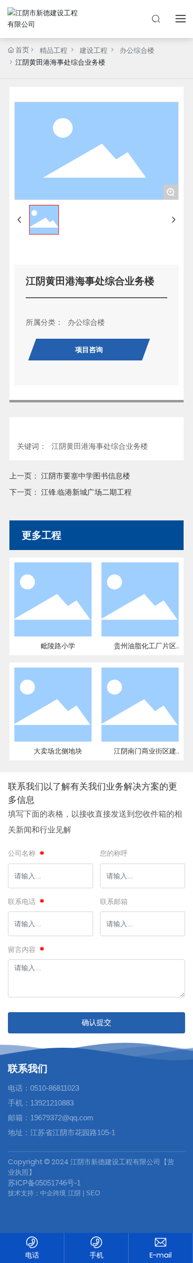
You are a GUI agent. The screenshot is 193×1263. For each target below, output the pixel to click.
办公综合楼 (137, 50)
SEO (92, 1193)
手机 (96, 1255)
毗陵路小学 (58, 646)
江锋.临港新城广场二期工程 (86, 492)
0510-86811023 (54, 1088)
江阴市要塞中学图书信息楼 (85, 476)
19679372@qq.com (62, 1117)
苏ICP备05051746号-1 (44, 1183)
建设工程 (93, 50)
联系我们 (28, 1068)
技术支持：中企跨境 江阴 (44, 1193)
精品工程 (53, 50)
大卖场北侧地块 (58, 751)
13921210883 (52, 1103)
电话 (32, 1255)
